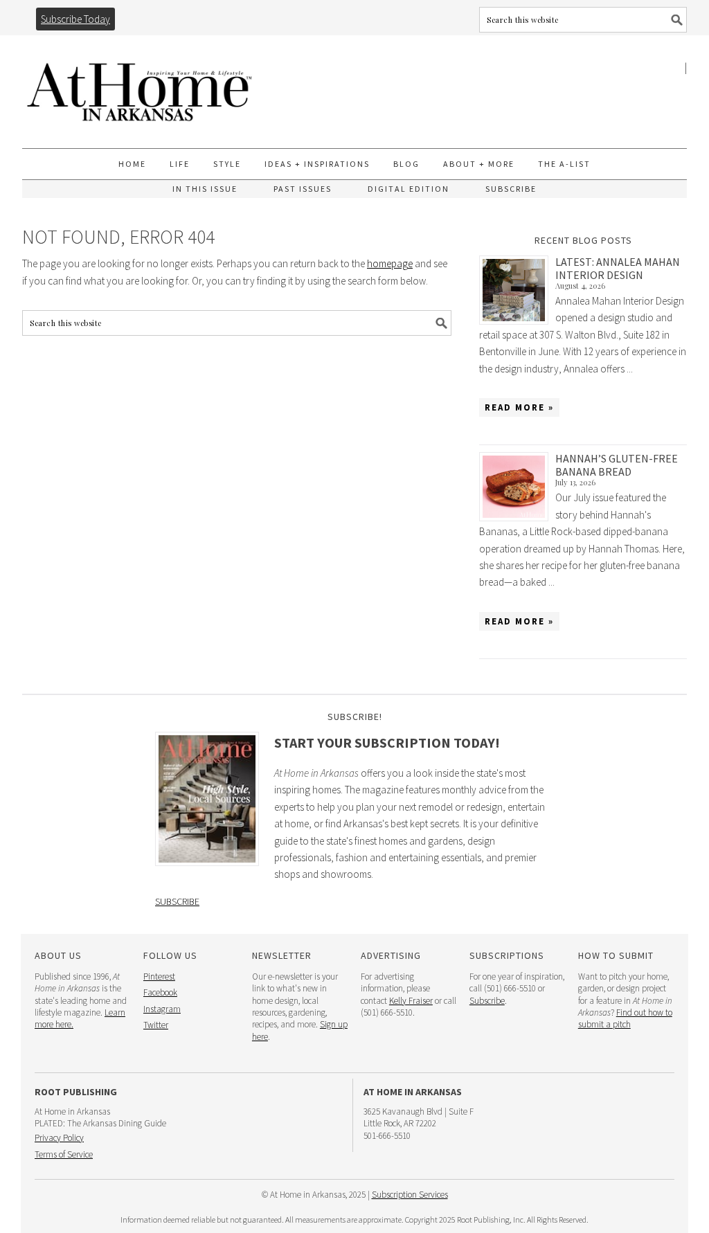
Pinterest (159, 976)
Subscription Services (410, 1194)
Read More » (519, 407)
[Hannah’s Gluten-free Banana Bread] (517, 486)
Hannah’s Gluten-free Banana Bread (616, 464)
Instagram (162, 1009)
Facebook (160, 992)
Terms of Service (64, 1154)
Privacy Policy (59, 1138)
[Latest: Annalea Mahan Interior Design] (517, 290)
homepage (390, 263)
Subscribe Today (75, 19)
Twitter (155, 1025)
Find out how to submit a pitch (625, 1018)
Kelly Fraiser (411, 1001)
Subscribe (177, 901)
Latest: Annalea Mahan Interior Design (617, 268)
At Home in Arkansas (140, 85)
